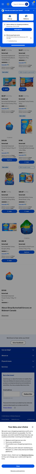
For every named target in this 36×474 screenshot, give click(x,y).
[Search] (26, 4)
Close (18, 466)
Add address (18, 29)
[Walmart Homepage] (8, 4)
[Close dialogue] (32, 426)
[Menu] (3, 4)
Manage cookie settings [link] (18, 471)
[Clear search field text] (24, 4)
